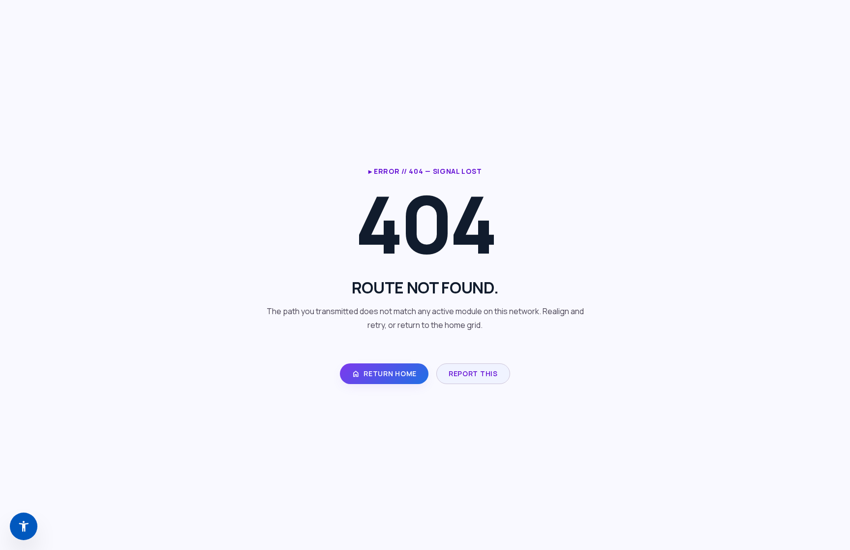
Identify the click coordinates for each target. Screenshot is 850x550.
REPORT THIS (473, 373)
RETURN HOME (384, 374)
